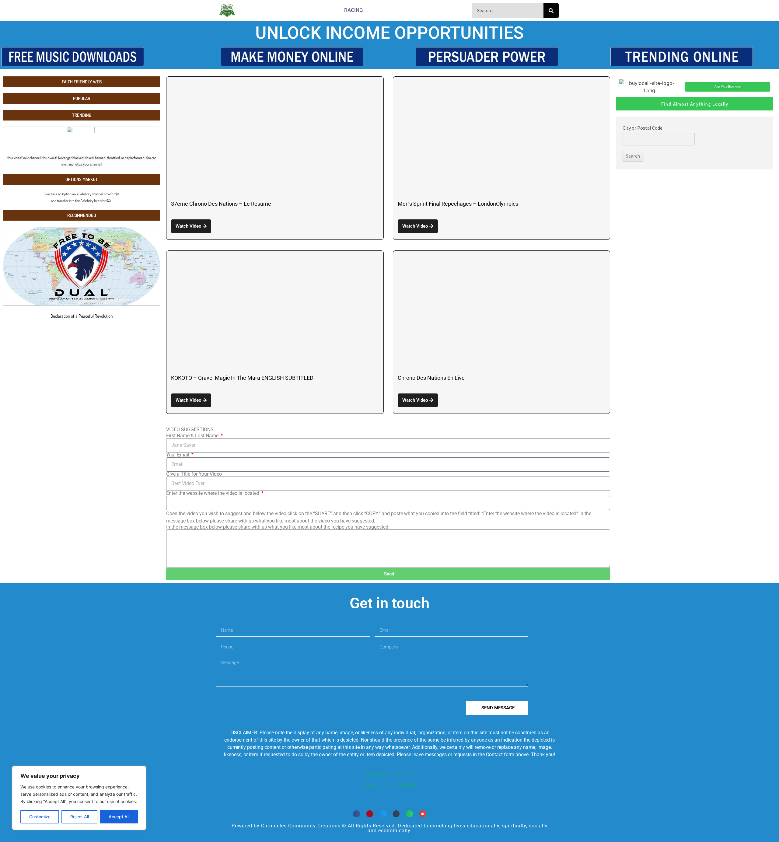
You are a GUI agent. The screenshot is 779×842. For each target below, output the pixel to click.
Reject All (79, 816)
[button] (356, 813)
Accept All (119, 816)
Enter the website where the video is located (213, 493)
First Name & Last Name (193, 435)
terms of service (389, 785)
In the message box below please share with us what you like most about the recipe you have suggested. (278, 527)
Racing (353, 10)
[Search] (551, 10)
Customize (40, 816)
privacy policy (389, 774)
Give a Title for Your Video (194, 474)
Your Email (178, 454)
